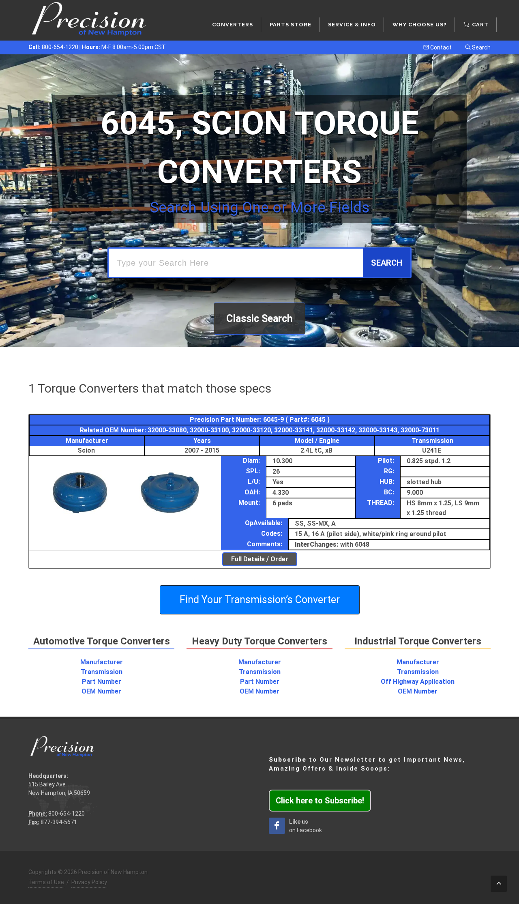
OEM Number (101, 691)
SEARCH (386, 263)
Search (481, 47)
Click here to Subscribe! (320, 800)
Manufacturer (101, 662)
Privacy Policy (89, 882)
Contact (440, 47)
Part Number (101, 681)
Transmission (101, 672)
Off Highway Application (418, 681)
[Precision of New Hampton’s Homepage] (89, 20)
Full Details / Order (259, 559)
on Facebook (305, 825)
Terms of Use (46, 882)
